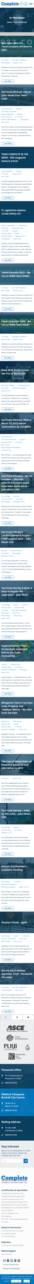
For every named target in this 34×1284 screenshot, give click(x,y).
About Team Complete (17, 22)
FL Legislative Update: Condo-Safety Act (13, 212)
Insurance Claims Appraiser (9, 119)
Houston (16, 605)
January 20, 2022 (18, 290)
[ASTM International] (17, 1038)
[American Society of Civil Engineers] (17, 1028)
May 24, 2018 (5, 672)
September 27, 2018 (19, 501)
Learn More (8, 81)
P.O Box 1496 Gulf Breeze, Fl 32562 (13, 1129)
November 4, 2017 (6, 833)
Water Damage (5, 615)
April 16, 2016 (19, 990)
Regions (17, 233)
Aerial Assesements (6, 109)
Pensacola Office (11, 1069)
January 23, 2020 (18, 339)
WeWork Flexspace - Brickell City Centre (13, 1096)
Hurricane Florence (6, 499)
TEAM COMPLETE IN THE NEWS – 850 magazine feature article (14, 158)
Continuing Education (24, 385)
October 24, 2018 (6, 450)
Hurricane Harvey (19, 607)
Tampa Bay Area (20, 236)
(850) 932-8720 (11, 1083)
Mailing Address (11, 1122)
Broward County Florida (8, 225)
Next (28, 1017)
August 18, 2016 (24, 887)
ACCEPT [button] (27, 1281)
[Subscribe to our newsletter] (26, 1161)
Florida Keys (4, 228)
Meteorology (5, 613)
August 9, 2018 (5, 618)
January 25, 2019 (6, 391)
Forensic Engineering (7, 114)
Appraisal (18, 109)
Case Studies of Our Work (8, 111)
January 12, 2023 (18, 63)
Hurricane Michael (6, 117)
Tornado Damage (6, 990)
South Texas (16, 613)
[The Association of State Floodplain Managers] (27, 1047)
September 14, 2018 (7, 556)
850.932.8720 (26, 4)
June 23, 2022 (5, 122)
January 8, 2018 (16, 778)
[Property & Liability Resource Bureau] (10, 1047)
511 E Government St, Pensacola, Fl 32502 (14, 1077)
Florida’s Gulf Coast (17, 228)
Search (21, 4)
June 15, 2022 (5, 176)
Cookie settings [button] (16, 1281)
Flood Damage (5, 496)
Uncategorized (5, 239)
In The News (5, 60)
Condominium (23, 225)
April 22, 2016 (17, 941)
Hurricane (19, 114)
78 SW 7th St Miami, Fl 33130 (11, 1104)
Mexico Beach (5, 445)
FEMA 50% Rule (17, 721)
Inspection (15, 231)
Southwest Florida (6, 236)
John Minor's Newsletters (19, 60)
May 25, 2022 (17, 239)
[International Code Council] (16, 1056)
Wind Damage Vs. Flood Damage (10, 447)
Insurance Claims (17, 174)
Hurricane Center (6, 607)
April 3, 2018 (22, 729)
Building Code (5, 721)
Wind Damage (5, 63)
